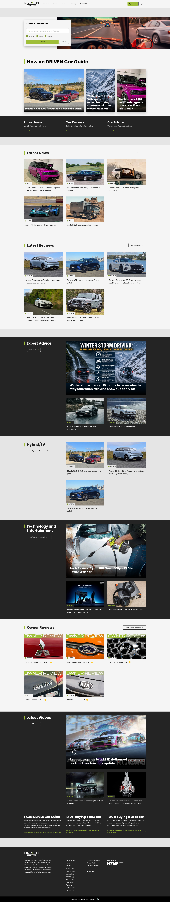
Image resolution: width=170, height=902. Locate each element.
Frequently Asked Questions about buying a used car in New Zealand (126, 824)
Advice (62, 4)
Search (42, 42)
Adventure (69, 885)
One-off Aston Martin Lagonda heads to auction (85, 176)
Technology (73, 4)
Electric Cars (70, 871)
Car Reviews (70, 860)
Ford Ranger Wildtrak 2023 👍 (80, 662)
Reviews (46, 4)
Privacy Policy (91, 863)
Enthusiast (69, 882)
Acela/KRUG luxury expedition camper (83, 225)
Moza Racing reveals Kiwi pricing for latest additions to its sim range (85, 598)
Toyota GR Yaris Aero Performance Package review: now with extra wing (43, 306)
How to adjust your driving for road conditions (85, 415)
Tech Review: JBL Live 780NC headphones (126, 609)
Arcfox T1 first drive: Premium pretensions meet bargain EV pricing (43, 269)
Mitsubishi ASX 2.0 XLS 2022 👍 (38, 662)
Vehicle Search (71, 874)
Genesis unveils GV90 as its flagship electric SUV (126, 176)
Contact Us (70, 890)
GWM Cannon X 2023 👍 (35, 699)
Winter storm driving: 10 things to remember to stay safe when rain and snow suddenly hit (100, 90)
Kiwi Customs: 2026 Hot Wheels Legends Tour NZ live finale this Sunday (131, 90)
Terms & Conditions (93, 860)
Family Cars (70, 879)
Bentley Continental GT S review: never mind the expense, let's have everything (126, 269)
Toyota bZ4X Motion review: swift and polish (85, 269)
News (55, 4)
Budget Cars (70, 888)
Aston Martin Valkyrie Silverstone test (41, 225)
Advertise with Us (93, 866)
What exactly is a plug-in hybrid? (122, 426)
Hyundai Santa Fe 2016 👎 (120, 662)
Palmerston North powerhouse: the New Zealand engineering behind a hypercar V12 (125, 804)
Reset (64, 42)
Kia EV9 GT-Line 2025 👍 (77, 699)
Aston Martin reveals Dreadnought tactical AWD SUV (85, 789)
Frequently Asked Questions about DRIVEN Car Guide (43, 824)
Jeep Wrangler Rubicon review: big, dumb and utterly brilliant (85, 306)
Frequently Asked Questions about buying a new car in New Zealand (85, 824)
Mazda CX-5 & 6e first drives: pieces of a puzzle (54, 90)
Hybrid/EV (83, 4)
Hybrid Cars (70, 868)
